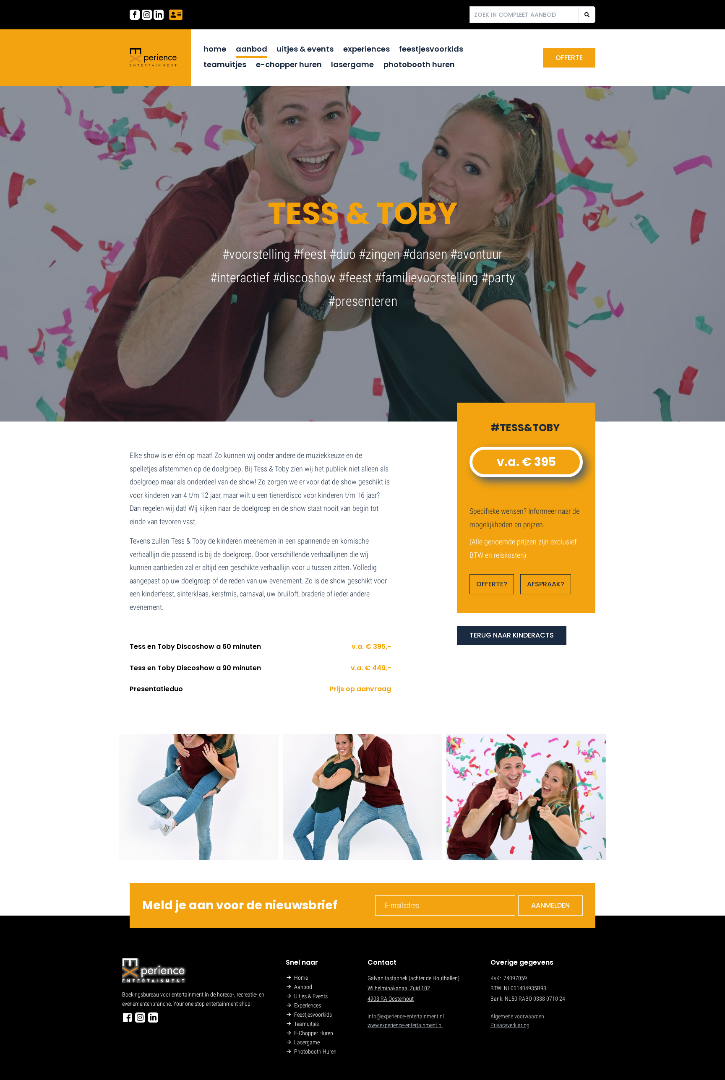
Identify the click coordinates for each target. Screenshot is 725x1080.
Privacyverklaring (509, 1025)
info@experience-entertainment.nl (406, 1016)
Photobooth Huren (419, 64)
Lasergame (352, 64)
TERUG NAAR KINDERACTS (511, 635)
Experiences (366, 49)
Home (214, 49)
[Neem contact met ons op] (175, 14)
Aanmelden (550, 905)
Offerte (569, 57)
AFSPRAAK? (545, 584)
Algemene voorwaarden (517, 1016)
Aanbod (251, 49)
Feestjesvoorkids (431, 49)
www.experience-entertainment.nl (405, 1025)
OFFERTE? (491, 584)
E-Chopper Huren (289, 64)
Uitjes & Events (305, 49)
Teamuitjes (224, 64)
